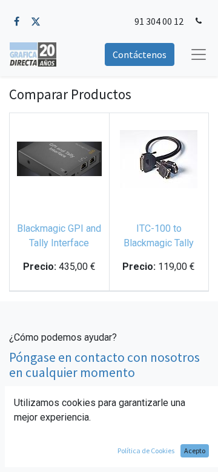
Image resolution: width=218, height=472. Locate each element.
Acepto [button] (194, 450)
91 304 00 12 (158, 21)
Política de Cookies (145, 450)
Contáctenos (140, 54)
